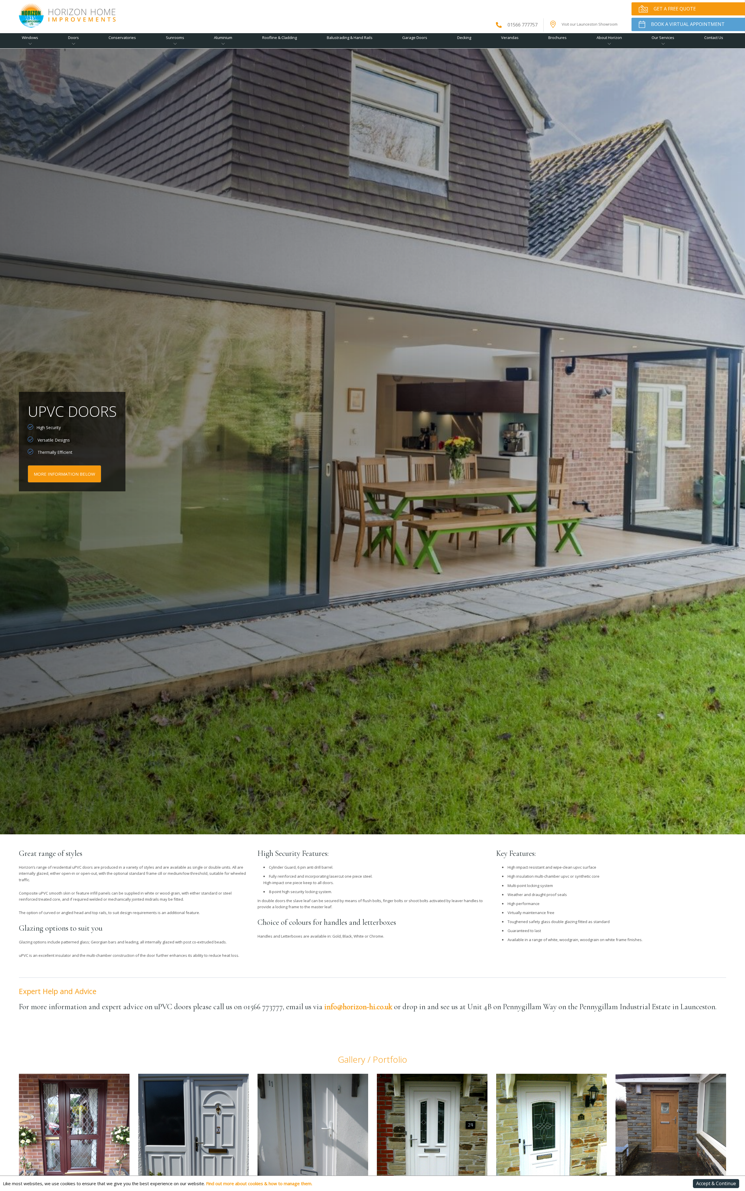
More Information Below (64, 474)
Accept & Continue (716, 1183)
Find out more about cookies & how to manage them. (259, 1183)
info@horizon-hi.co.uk (358, 1007)
